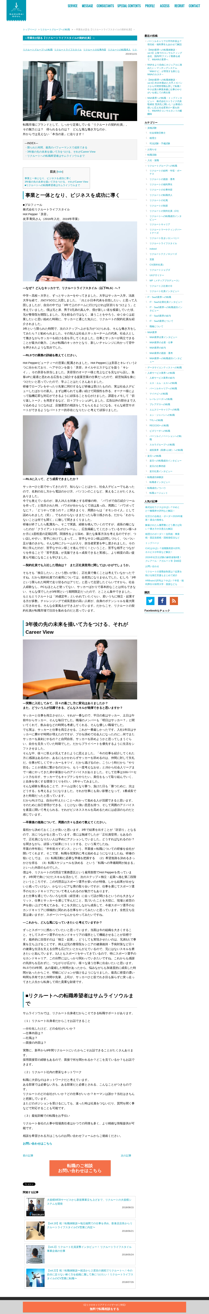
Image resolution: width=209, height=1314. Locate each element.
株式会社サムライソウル (16, 10)
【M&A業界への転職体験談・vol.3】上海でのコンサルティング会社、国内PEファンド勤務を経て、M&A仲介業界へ (164, 54)
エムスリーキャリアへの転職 (164, 409)
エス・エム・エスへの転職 (163, 383)
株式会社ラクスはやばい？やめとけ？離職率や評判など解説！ (162, 509)
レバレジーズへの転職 (161, 399)
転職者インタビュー (160, 482)
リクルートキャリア (160, 224)
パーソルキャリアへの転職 (163, 388)
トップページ (30, 29)
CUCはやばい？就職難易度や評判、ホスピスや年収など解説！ (163, 550)
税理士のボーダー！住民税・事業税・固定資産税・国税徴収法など (162, 536)
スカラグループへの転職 (162, 444)
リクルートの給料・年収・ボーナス (166, 172)
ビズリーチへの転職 (160, 431)
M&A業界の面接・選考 (161, 353)
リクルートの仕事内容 (94, 49)
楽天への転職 (154, 456)
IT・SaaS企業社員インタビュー (166, 302)
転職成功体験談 (155, 477)
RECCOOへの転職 (159, 425)
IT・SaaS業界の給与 (160, 315)
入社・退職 (153, 160)
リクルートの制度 (159, 205)
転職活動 (152, 154)
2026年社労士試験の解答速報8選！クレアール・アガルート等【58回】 (163, 559)
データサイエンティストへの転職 (164, 367)
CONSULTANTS (105, 5)
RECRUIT (180, 5)
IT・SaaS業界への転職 (159, 297)
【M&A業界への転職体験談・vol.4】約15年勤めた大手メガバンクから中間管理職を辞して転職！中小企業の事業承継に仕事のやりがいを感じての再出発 (164, 86)
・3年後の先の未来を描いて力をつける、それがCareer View (60, 151)
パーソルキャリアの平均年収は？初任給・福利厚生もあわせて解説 (164, 43)
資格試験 (152, 128)
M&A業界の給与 (158, 347)
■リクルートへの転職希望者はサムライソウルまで (52, 185)
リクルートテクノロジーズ (163, 254)
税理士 (153, 138)
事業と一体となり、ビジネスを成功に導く (48, 178)
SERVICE (73, 5)
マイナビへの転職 (159, 393)
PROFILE (150, 5)
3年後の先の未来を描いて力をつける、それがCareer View (56, 181)
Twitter (150, 601)
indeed (153, 248)
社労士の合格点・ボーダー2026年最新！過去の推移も (164, 518)
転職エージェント (159, 493)
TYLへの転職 (156, 420)
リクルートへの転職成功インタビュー (166, 218)
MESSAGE (87, 5)
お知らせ (152, 149)
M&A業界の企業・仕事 (161, 342)
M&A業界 (152, 332)
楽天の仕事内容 (158, 466)
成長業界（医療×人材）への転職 (166, 450)
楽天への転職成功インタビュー (166, 460)
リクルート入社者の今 (161, 286)
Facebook (162, 601)
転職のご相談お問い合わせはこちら (80, 1168)
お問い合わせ (152, 566)
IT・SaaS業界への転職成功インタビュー (166, 309)
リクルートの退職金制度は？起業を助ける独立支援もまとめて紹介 (163, 573)
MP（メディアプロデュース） (165, 280)
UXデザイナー (157, 275)
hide (59, 171)
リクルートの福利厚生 (161, 184)
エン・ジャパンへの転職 (162, 415)
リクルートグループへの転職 (55, 29)
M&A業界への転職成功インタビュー (166, 360)
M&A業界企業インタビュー (163, 337)
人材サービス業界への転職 (161, 373)
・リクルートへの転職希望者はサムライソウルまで (55, 155)
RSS (174, 601)
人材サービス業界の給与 (162, 377)
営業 (152, 259)
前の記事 (28, 1155)
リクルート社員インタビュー (164, 291)
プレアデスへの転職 (160, 404)
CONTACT (194, 5)
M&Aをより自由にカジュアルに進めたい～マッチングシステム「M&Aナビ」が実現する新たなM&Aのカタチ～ (164, 69)
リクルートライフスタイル (68, 49)
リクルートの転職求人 (119, 49)
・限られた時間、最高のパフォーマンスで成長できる (56, 147)
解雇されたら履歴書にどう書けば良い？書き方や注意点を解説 (163, 527)
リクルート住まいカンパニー (164, 238)
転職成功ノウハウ (156, 488)
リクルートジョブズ (160, 270)
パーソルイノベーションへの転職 (166, 438)
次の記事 (126, 1155)
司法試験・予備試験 (160, 143)
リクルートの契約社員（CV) (164, 211)
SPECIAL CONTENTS (129, 5)
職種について (156, 326)
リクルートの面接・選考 (162, 179)
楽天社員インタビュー (161, 471)
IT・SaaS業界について (161, 321)
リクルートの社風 (159, 200)
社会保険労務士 (158, 132)
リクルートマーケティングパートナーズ (166, 231)
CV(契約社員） (157, 264)
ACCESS (164, 5)
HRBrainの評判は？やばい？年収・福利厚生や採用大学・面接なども (164, 582)
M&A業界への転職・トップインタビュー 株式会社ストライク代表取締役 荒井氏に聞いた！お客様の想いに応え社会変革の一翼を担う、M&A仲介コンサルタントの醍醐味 (164, 106)
